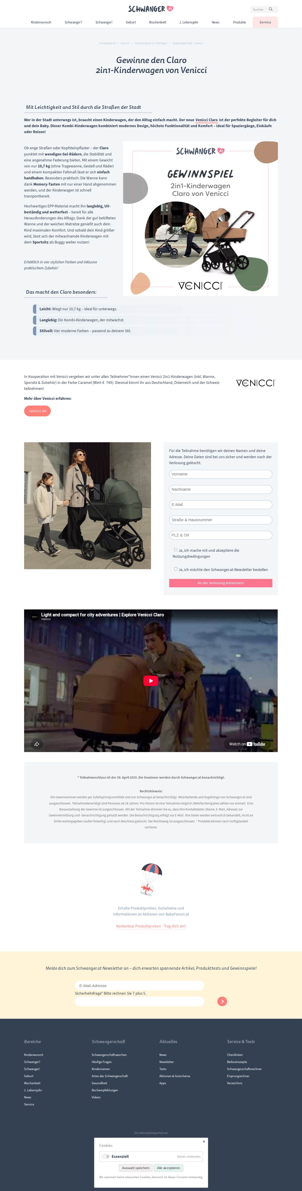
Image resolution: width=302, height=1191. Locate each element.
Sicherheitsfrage (89, 993)
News (216, 22)
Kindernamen (101, 1069)
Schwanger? (73, 22)
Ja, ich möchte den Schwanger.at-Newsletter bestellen (223, 569)
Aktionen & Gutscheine (174, 1076)
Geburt (131, 22)
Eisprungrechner (238, 1076)
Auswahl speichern (135, 1168)
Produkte (239, 22)
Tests (162, 1069)
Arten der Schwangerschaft (110, 1076)
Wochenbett (157, 22)
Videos (96, 1097)
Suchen (272, 10)
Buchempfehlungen (105, 1090)
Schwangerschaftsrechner (244, 1069)
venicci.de (37, 411)
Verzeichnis (234, 1083)
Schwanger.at (107, 43)
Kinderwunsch (41, 22)
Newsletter (166, 1062)
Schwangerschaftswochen (109, 1055)
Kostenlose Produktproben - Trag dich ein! (151, 926)
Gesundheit (99, 1083)
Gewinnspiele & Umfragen (151, 43)
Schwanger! (104, 22)
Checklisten (235, 1055)
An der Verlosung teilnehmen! (221, 583)
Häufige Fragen (102, 1062)
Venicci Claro (207, 120)
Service (265, 22)
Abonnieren (222, 1001)
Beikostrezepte (237, 1062)
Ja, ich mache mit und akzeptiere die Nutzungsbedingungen (206, 553)
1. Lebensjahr (189, 22)
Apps (162, 1083)
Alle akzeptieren (168, 1168)
